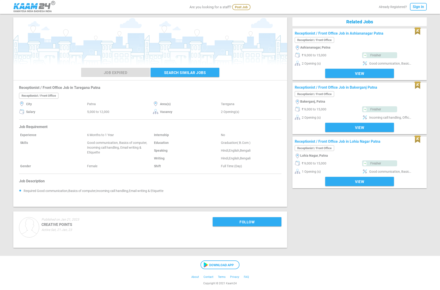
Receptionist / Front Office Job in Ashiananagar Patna (339, 33)
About (195, 277)
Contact (208, 277)
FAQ (246, 277)
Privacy (234, 277)
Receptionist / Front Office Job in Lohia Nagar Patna (337, 141)
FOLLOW (247, 222)
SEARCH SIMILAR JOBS (185, 73)
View (359, 73)
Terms (222, 277)
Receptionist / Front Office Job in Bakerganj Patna (336, 87)
